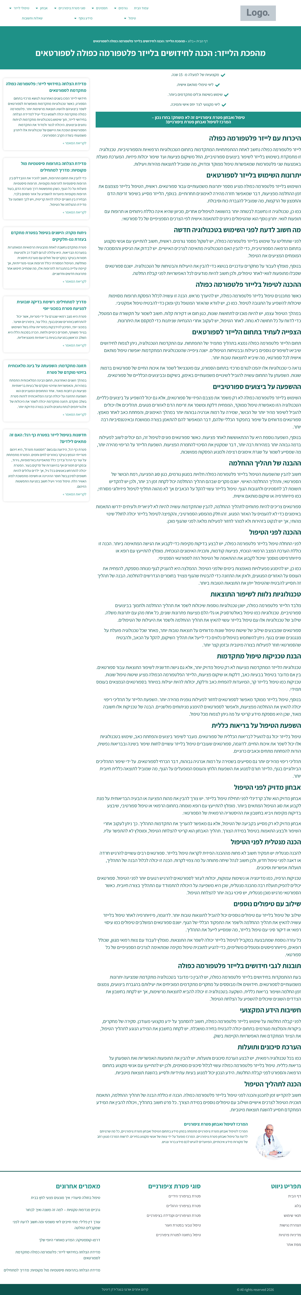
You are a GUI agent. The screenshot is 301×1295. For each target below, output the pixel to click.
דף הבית (202, 41)
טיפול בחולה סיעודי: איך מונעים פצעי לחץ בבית (65, 1197)
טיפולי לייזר (21, 8)
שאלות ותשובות (32, 18)
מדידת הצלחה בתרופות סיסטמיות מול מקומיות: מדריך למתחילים (52, 1270)
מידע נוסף (86, 18)
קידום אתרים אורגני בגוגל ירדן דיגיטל (125, 1289)
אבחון (44, 8)
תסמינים (102, 8)
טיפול (132, 18)
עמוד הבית (141, 8)
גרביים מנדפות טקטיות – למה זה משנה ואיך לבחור (63, 1209)
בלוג (190, 41)
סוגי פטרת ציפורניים (72, 8)
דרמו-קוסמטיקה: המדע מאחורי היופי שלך (69, 1239)
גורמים (123, 8)
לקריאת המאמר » (74, 143)
